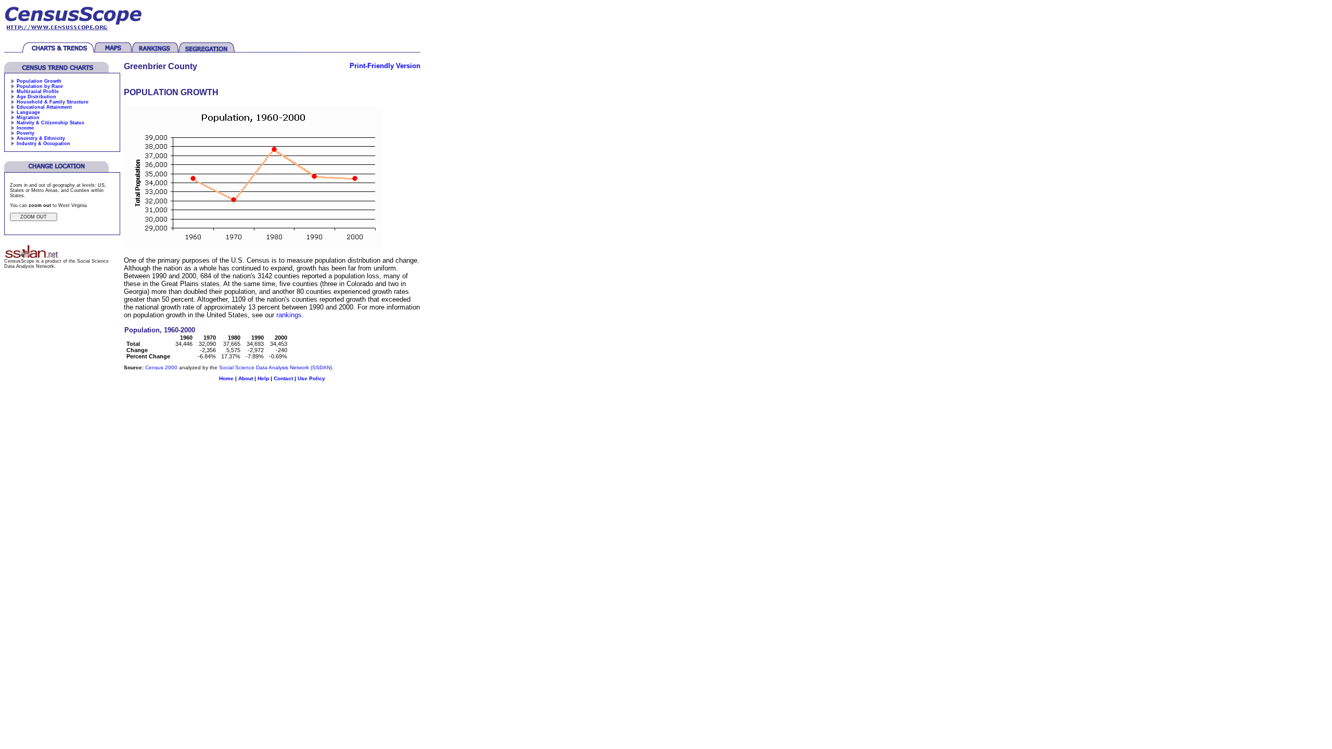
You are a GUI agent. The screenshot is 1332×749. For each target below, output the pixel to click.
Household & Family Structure (52, 102)
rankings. (290, 315)
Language (28, 112)
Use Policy (311, 378)
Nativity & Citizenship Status (50, 122)
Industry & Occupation (43, 143)
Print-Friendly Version (385, 66)
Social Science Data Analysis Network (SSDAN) (275, 367)
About (245, 378)
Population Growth (39, 81)
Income (25, 128)
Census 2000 (161, 367)
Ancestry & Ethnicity (41, 138)
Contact (283, 378)
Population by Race (40, 86)
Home (226, 378)
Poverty (25, 133)
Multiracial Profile (38, 91)
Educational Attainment (44, 107)
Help (263, 378)
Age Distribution (36, 96)
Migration (28, 117)
